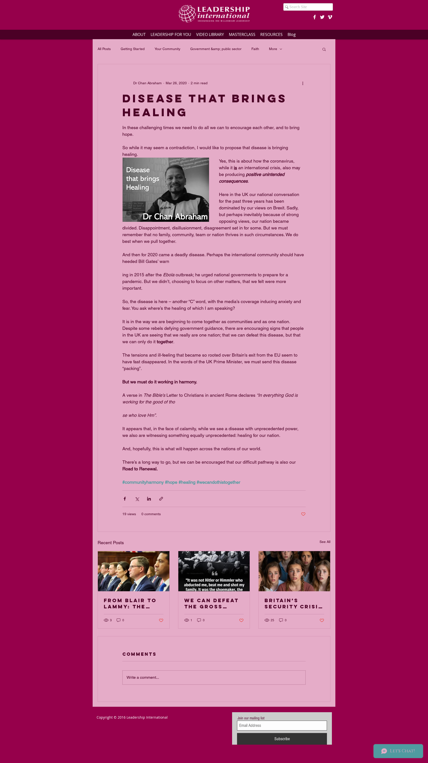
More (273, 49)
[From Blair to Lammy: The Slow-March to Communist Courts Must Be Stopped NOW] (133, 571)
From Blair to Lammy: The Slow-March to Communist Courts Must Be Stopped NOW (133, 603)
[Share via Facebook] (124, 498)
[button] (324, 49)
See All (325, 542)
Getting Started (133, 49)
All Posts (104, 49)
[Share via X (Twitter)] (136, 498)
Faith (255, 49)
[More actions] (303, 83)
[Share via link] (161, 498)
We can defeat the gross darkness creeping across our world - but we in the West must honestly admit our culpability (213, 603)
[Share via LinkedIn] (149, 498)
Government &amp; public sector (215, 49)
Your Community (167, 49)
